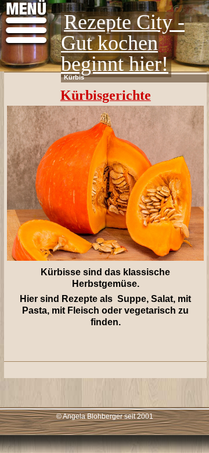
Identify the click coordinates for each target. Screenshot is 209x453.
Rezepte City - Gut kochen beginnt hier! (123, 43)
